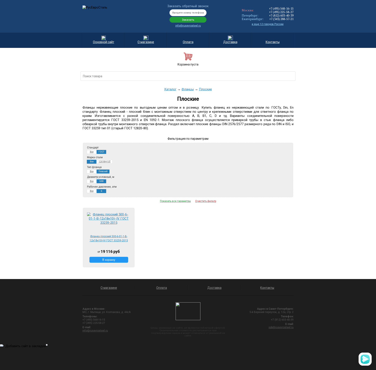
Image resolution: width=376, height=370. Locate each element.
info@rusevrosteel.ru (188, 25)
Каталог (170, 89)
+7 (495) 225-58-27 (281, 12)
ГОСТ (101, 152)
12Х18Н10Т (105, 161)
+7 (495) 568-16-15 (281, 8)
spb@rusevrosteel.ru (281, 327)
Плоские (205, 89)
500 (101, 181)
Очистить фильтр (205, 201)
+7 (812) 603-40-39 (281, 15)
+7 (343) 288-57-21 (281, 19)
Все (92, 152)
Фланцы (187, 89)
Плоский (103, 171)
